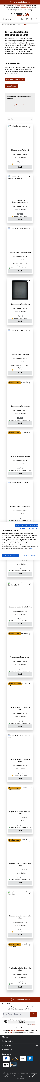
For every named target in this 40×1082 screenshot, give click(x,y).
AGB (11, 1032)
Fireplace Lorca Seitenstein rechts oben (20, 969)
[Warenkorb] (36, 19)
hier (31, 548)
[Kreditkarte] (13, 1064)
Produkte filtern (21, 105)
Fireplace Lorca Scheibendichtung (20, 252)
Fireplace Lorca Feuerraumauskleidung (20, 201)
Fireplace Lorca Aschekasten (20, 304)
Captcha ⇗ (31, 1024)
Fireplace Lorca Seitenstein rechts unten (20, 812)
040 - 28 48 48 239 (20, 5)
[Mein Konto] (31, 19)
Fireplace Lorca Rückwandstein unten (20, 708)
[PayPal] (30, 1058)
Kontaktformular (25, 7)
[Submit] (33, 1014)
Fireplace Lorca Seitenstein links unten (20, 865)
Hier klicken (22, 1022)
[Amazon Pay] (15, 1058)
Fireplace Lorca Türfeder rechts (20, 456)
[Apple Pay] (6, 1064)
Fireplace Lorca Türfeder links (20, 506)
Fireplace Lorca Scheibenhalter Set (20, 607)
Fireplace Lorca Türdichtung (20, 354)
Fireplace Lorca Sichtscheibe (20, 406)
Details (20, 167)
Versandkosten (33, 1073)
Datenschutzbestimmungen (16, 1030)
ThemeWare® (20, 1078)
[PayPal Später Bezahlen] (6, 1058)
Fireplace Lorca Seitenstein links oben (20, 917)
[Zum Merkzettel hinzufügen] (29, 127)
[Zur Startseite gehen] (20, 14)
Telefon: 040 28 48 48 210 (14, 79)
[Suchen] (22, 19)
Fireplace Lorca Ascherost (20, 150)
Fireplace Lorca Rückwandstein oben (20, 760)
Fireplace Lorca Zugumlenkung (20, 657)
